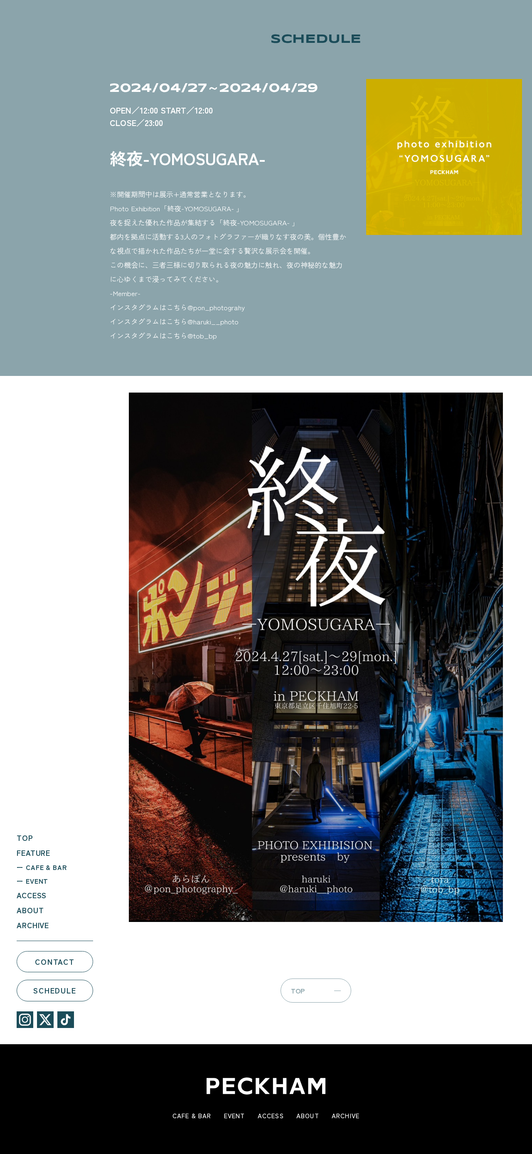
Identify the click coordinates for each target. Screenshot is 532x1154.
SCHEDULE (54, 990)
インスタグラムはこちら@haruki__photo (174, 321)
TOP (25, 837)
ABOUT (30, 909)
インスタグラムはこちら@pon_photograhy (177, 307)
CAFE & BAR (46, 867)
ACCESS (32, 894)
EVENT (37, 880)
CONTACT (55, 961)
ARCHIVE (33, 924)
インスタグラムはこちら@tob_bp (163, 335)
